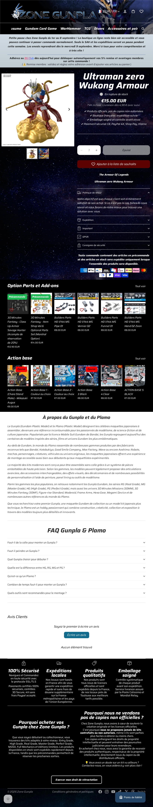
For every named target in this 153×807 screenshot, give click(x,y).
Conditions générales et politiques (72, 792)
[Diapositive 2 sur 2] (44, 153)
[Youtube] (113, 791)
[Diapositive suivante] (70, 110)
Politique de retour (92, 192)
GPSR (85, 237)
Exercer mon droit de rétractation (76, 780)
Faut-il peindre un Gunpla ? (23, 551)
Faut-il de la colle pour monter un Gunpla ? (32, 542)
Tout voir (140, 286)
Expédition (87, 220)
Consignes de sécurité (93, 245)
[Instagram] (106, 791)
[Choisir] (23, 308)
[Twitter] (126, 791)
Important (87, 228)
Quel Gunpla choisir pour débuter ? (27, 559)
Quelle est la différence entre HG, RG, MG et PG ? (36, 568)
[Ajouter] (46, 308)
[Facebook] (100, 791)
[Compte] (125, 11)
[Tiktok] (120, 791)
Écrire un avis (76, 635)
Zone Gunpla (25, 792)
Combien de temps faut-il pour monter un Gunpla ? (37, 584)
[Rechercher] (143, 28)
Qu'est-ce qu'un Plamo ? (21, 576)
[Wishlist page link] (141, 11)
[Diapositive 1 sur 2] (32, 153)
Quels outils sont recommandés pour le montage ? (37, 593)
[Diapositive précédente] (5, 110)
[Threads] (133, 791)
